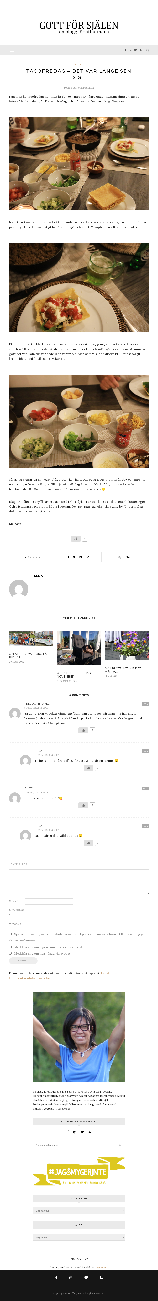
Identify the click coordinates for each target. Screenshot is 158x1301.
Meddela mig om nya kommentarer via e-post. (48, 947)
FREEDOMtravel (37, 703)
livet (79, 64)
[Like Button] (76, 539)
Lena (126, 557)
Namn (13, 901)
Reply (145, 704)
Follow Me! (102, 1267)
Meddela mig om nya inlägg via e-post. (42, 953)
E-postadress (16, 912)
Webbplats (15, 923)
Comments (32, 557)
